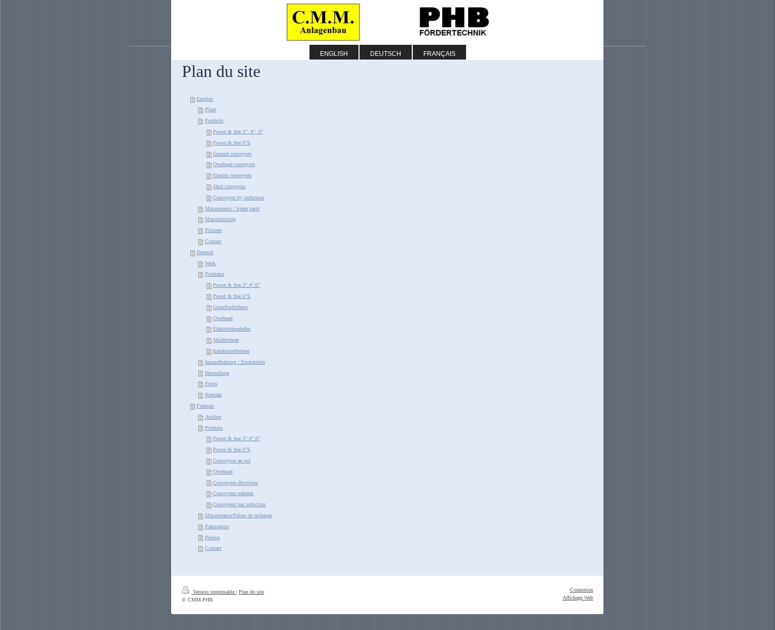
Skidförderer (226, 340)
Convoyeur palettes (233, 493)
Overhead (222, 318)
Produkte (214, 274)
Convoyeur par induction (239, 504)
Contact (213, 241)
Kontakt (213, 395)
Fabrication (217, 526)
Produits (214, 428)
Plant (210, 109)
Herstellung (217, 373)
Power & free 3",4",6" (236, 285)
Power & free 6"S (231, 143)
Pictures (213, 230)
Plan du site (251, 592)
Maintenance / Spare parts (232, 208)
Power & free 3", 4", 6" (238, 131)
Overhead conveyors (234, 164)
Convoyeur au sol (231, 460)
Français (205, 406)
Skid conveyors (229, 186)
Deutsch (205, 252)
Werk (210, 263)
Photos (212, 537)
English (205, 99)
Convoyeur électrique (235, 483)
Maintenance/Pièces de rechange (238, 515)
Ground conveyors (232, 154)
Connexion (581, 590)
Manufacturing (220, 219)
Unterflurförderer (230, 307)
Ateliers (213, 417)
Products (214, 120)
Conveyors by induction (238, 197)
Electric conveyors (232, 175)
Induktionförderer (231, 351)
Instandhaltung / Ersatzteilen (235, 362)
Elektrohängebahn (231, 329)
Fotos (211, 383)
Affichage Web (578, 597)
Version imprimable (213, 592)
